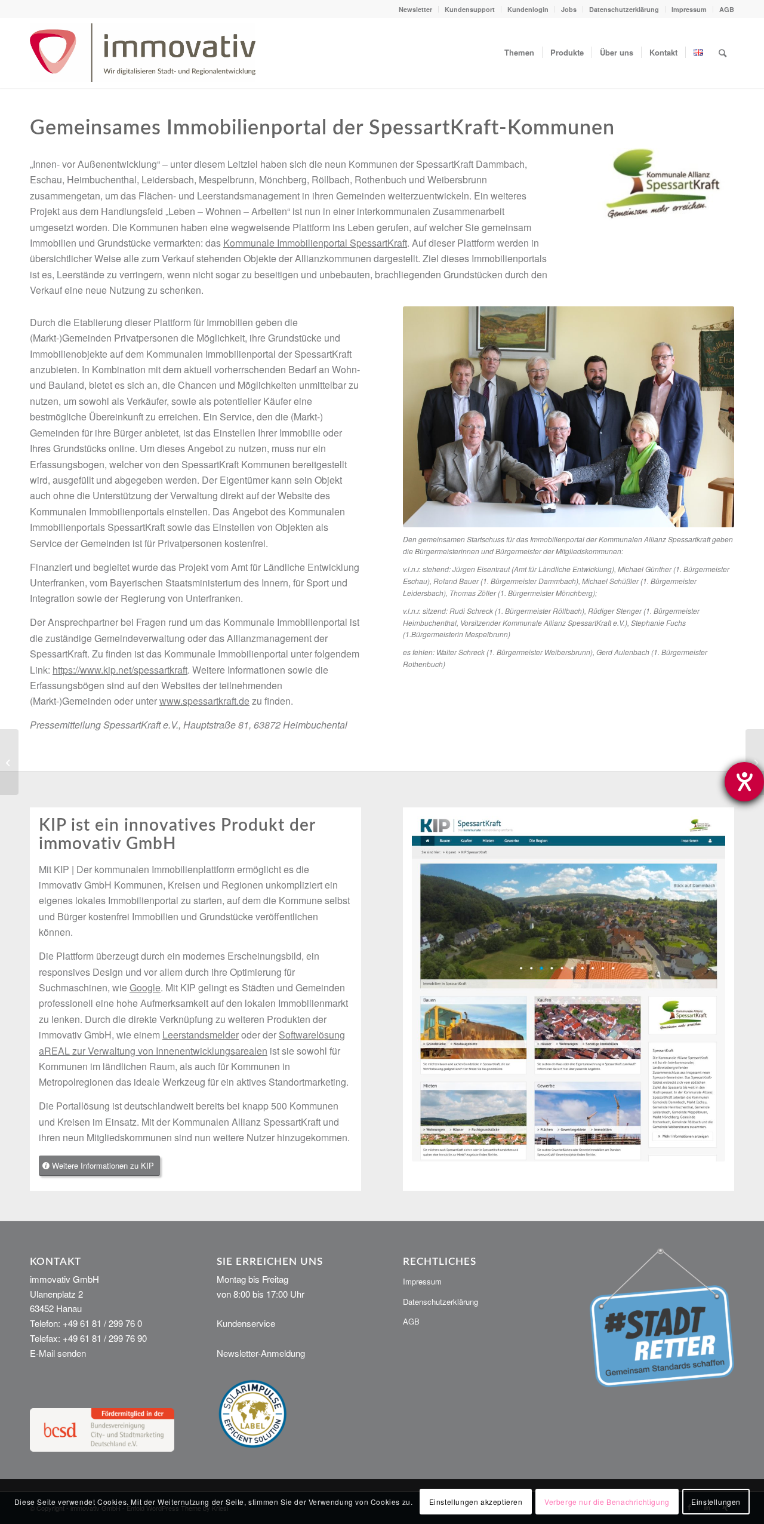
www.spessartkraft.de (204, 701)
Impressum (689, 9)
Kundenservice (246, 1323)
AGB (726, 9)
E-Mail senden (58, 1353)
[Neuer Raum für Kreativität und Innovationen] (9, 762)
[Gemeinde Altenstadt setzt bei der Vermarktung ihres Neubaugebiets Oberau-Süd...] (754, 762)
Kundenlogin (528, 9)
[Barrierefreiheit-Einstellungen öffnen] (744, 781)
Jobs (569, 9)
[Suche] (722, 52)
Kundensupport (470, 9)
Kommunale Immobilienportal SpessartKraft (315, 243)
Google (145, 987)
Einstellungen (716, 1501)
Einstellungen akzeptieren (476, 1501)
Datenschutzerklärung (624, 9)
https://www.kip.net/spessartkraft (120, 670)
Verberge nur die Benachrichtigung (607, 1501)
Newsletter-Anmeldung (261, 1353)
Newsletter (415, 9)
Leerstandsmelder (200, 1034)
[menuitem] (416, 9)
